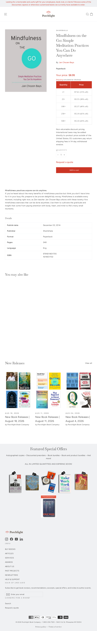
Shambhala (62, 30)
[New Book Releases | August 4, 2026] (79, 390)
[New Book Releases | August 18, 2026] (18, 390)
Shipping (59, 80)
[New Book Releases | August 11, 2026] (48, 390)
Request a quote (64, 162)
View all (88, 363)
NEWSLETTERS (11, 575)
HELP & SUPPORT (12, 579)
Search (8, 603)
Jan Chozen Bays (66, 62)
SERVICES (9, 558)
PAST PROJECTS (12, 571)
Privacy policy (40, 627)
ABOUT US (9, 566)
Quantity (61, 150)
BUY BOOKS (10, 549)
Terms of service (55, 627)
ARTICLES (9, 553)
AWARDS (9, 562)
